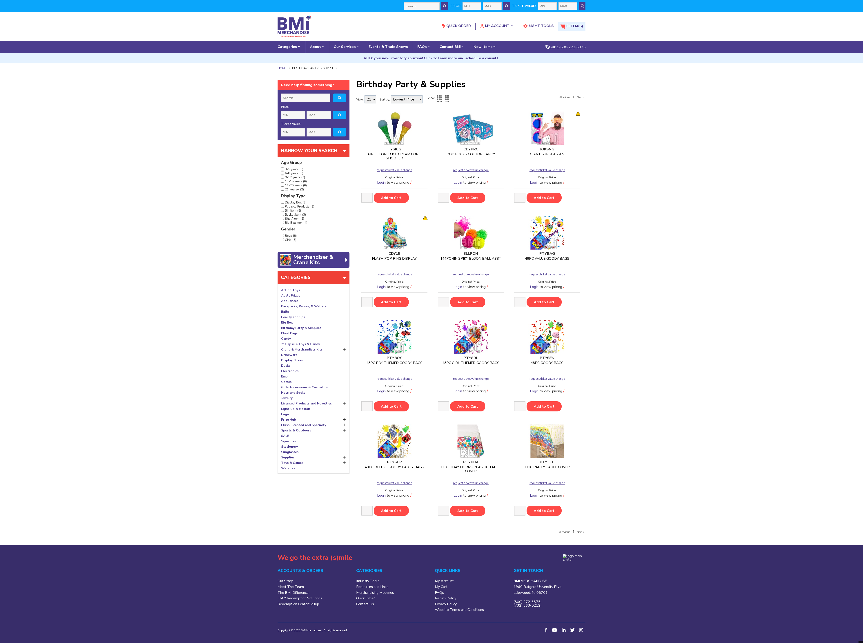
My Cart (441, 586)
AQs (440, 592)
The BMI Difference (293, 592)
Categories (287, 46)
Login (381, 182)
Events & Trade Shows (388, 46)
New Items (483, 46)
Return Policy (445, 598)
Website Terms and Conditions (459, 609)
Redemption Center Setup (298, 604)
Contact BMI (450, 46)
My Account (497, 25)
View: (360, 99)
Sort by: (385, 99)
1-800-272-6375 (571, 47)
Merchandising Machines (375, 592)
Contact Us (365, 604)
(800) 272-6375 (527, 601)
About (315, 46)
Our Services (345, 46)
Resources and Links (372, 586)
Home (282, 68)
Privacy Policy (446, 604)
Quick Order (458, 25)
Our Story (285, 580)
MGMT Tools (541, 25)
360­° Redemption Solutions (300, 598)
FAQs (422, 46)
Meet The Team (291, 586)
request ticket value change (394, 170)
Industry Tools (367, 580)
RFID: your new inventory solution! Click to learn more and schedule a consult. (431, 58)
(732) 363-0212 (527, 605)
